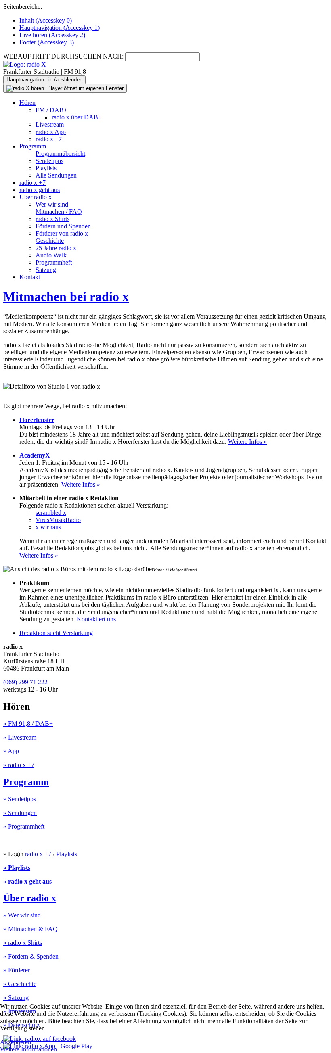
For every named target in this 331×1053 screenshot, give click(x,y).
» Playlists (16, 867)
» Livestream (19, 737)
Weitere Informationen (28, 1049)
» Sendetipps (19, 799)
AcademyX (34, 455)
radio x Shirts (52, 218)
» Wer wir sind (22, 915)
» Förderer (16, 970)
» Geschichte (19, 983)
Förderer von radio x (62, 233)
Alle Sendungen (56, 175)
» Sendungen (20, 812)
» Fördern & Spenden (31, 956)
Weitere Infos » (247, 441)
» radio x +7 (18, 764)
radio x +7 (49, 139)
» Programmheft (23, 826)
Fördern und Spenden (63, 226)
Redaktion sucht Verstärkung (56, 632)
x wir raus (48, 527)
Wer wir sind (52, 204)
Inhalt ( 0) (45, 20)
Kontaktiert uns (96, 619)
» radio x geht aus (27, 881)
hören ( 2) (52, 34)
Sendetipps (49, 160)
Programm (32, 146)
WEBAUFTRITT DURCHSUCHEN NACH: (63, 56)
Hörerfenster (36, 419)
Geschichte (50, 240)
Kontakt (29, 277)
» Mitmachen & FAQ (30, 929)
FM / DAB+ (51, 110)
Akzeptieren (15, 1041)
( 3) (46, 42)
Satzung (46, 269)
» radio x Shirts (22, 942)
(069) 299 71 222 (25, 682)
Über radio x (35, 197)
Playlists (46, 168)
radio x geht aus (39, 189)
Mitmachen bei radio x (66, 296)
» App (11, 751)
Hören (27, 102)
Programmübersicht (60, 153)
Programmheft (54, 262)
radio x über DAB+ (77, 117)
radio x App (51, 131)
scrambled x (51, 512)
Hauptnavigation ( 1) (59, 27)
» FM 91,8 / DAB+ (28, 723)
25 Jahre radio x (56, 247)
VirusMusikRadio (58, 519)
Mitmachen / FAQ (59, 211)
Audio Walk (51, 255)
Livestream (50, 124)
